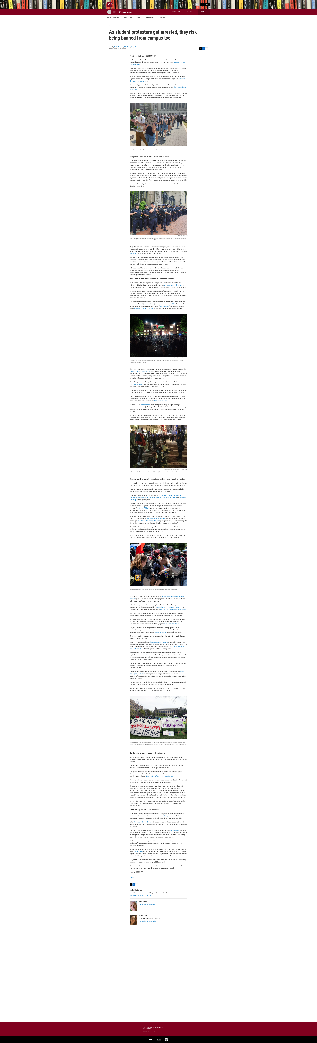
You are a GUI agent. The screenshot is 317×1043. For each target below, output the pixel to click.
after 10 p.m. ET (168, 304)
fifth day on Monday (136, 384)
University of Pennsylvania (142, 822)
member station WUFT (171, 624)
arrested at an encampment (156, 518)
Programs (116, 17)
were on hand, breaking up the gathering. (173, 609)
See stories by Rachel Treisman (140, 896)
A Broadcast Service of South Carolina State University (153, 1028)
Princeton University (136, 497)
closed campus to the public (158, 642)
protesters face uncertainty (159, 816)
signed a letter (175, 830)
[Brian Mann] (133, 906)
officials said (143, 655)
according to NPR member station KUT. (169, 607)
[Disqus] (158, 957)
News (125, 17)
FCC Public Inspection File (149, 1032)
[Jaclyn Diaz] (133, 920)
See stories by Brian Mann (148, 904)
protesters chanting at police (143, 308)
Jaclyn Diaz (134, 47)
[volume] (114, 12)
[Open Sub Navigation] (121, 17)
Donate (205, 4)
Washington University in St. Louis (154, 497)
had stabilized (164, 306)
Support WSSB (135, 17)
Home (109, 17)
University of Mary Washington (140, 371)
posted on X (134, 253)
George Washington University (171, 495)
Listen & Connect (149, 17)
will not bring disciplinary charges (148, 521)
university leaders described (173, 285)
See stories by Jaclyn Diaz (147, 921)
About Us (162, 17)
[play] (109, 12)
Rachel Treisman (118, 47)
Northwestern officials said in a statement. (159, 776)
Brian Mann (127, 47)
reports (160, 401)
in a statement (145, 405)
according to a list (160, 632)
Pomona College (171, 497)
